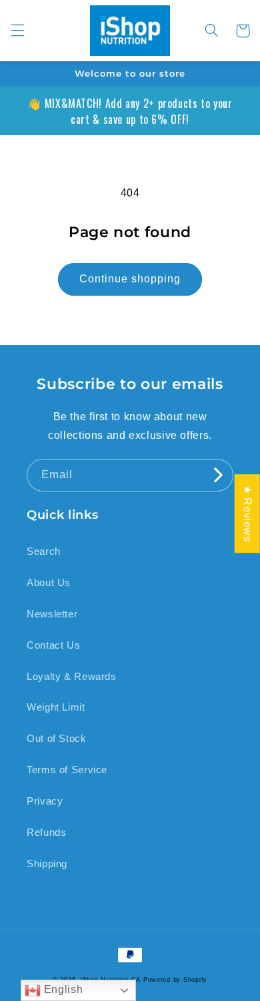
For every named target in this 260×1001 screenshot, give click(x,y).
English (62, 989)
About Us (49, 582)
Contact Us (53, 645)
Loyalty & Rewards (72, 676)
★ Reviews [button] (247, 513)
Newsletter (52, 614)
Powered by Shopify (175, 979)
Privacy (45, 801)
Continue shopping (130, 278)
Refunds (46, 832)
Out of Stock (57, 738)
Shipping (47, 863)
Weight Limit (56, 707)
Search (44, 551)
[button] (17, 30)
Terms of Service (67, 770)
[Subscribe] (217, 475)
